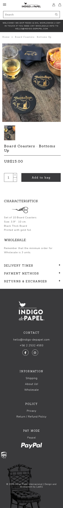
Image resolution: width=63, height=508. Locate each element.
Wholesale (31, 390)
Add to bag (41, 177)
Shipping (31, 378)
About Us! (31, 384)
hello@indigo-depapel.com (31, 339)
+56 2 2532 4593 (31, 345)
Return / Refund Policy (31, 416)
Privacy (31, 411)
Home (6, 37)
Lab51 (39, 487)
